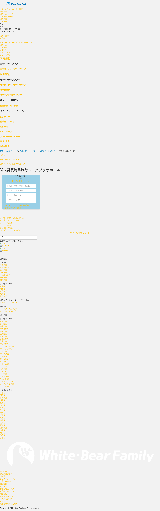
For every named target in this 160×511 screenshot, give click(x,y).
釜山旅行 (3, 341)
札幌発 (2, 402)
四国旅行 (3, 272)
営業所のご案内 (7, 121)
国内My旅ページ (6, 14)
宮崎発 (2, 425)
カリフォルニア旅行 (8, 384)
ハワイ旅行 (4, 369)
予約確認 (3, 11)
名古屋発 (3, 291)
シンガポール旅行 (7, 346)
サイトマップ (6, 131)
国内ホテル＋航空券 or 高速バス (12, 164)
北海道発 (3, 296)
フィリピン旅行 (6, 359)
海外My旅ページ (6, 16)
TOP (1, 151)
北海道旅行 (4, 267)
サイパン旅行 (5, 379)
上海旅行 (3, 334)
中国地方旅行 (5, 275)
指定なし (17, 195)
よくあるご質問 (6, 499)
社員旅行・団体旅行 (9, 105)
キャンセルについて (8, 496)
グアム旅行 (4, 371)
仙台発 (2, 435)
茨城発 (2, 410)
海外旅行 (3, 21)
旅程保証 (3, 486)
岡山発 (2, 412)
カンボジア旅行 (6, 366)
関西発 (2, 289)
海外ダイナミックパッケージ (13, 84)
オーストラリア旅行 (8, 381)
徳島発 (2, 420)
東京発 (2, 286)
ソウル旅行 (4, 339)
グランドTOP (5, 52)
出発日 (9, 195)
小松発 (2, 405)
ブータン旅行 (5, 376)
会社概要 (4, 126)
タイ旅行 (3, 351)
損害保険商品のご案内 (9, 504)
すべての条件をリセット (21, 181)
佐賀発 (2, 422)
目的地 (9, 190)
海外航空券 (5, 89)
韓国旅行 (3, 336)
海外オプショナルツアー (11, 94)
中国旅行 (3, 331)
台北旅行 (3, 324)
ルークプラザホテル (17, 205)
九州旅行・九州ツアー (28, 151)
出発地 (9, 186)
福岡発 (2, 294)
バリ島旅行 (4, 344)
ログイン (3, 50)
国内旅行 (3, 19)
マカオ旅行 (4, 329)
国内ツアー (4, 155)
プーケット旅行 (6, 356)
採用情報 (3, 476)
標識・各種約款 (6, 481)
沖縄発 (2, 430)
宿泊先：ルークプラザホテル (12, 230)
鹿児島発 (3, 427)
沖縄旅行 (3, 265)
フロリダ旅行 (5, 386)
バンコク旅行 (5, 354)
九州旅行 (3, 270)
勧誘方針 (3, 484)
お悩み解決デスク (7, 489)
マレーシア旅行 (6, 349)
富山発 (2, 407)
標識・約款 (5, 141)
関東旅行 (3, 277)
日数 (2, 225)
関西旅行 (3, 280)
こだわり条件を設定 (13, 208)
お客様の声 (5, 116)
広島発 (2, 415)
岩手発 (2, 437)
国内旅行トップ (12, 151)
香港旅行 (3, 326)
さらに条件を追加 (7, 228)
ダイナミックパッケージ (9, 302)
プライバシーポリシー (10, 136)
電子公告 (3, 494)
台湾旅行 (3, 321)
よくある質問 (5, 55)
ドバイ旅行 (4, 374)
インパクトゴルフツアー (9, 309)
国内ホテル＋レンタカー (9, 159)
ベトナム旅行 (5, 364)
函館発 (2, 432)
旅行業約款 (5, 146)
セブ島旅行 (4, 361)
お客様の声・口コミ (8, 491)
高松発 (2, 417)
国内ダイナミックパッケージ (13, 68)
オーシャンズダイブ (8, 311)
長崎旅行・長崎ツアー (48, 151)
